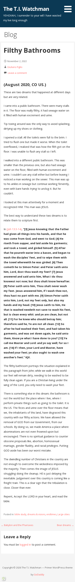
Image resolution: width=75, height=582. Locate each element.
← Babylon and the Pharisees (17, 525)
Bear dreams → (65, 525)
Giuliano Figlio (14, 67)
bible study (20, 514)
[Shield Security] (3, 578)
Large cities (64, 514)
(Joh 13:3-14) (14, 229)
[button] (69, 7)
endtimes (51, 514)
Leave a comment (17, 73)
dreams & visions (36, 514)
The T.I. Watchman (26, 8)
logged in (25, 544)
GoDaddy (39, 574)
